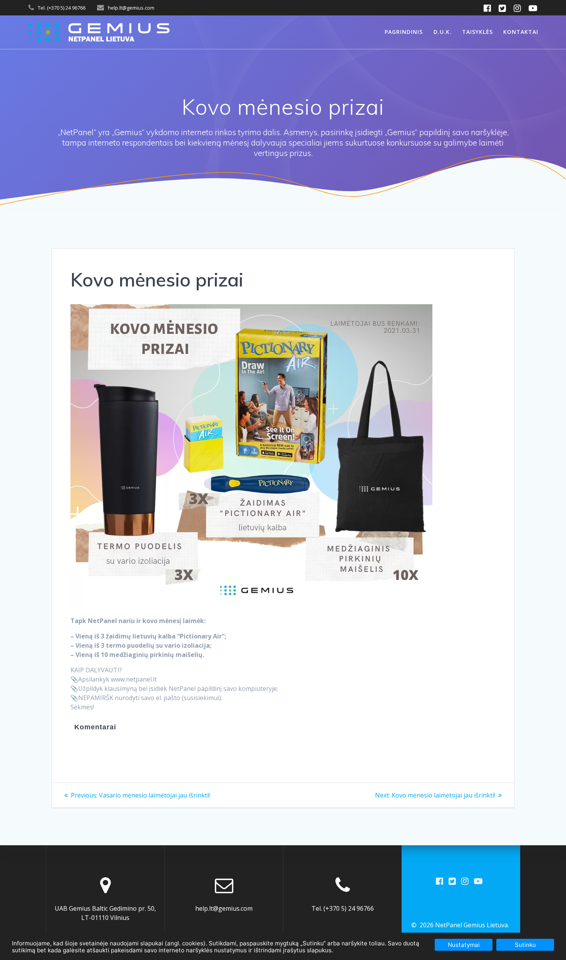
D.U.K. (443, 31)
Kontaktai (520, 31)
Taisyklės (477, 31)
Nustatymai (464, 944)
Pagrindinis (404, 31)
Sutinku (525, 944)
